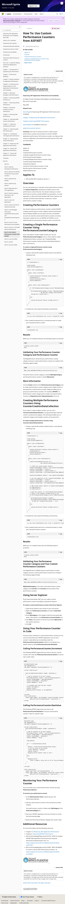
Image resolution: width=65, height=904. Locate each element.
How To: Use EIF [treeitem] (8, 242)
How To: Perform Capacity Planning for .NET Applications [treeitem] (11, 195)
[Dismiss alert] (62, 3)
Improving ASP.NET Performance (43, 834)
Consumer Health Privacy (48, 900)
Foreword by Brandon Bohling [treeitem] (11, 46)
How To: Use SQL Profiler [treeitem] (10, 245)
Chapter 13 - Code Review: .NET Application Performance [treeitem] (11, 135)
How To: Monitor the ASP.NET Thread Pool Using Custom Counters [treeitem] (12, 173)
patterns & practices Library (31, 128)
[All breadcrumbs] (24, 28)
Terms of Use (4, 903)
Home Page (26, 112)
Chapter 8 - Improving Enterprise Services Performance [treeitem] (9, 109)
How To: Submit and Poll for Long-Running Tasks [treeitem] (11, 206)
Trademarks (13, 903)
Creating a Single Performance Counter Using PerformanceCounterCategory (36, 59)
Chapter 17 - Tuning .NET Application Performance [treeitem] (10, 154)
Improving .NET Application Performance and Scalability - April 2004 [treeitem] (11, 35)
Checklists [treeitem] (5, 158)
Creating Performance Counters (32, 56)
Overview (26, 54)
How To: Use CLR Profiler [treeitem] (10, 239)
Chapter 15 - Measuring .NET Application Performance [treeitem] (11, 144)
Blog (22, 900)
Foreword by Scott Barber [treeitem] (10, 52)
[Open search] (57, 14)
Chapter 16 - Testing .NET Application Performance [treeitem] (10, 149)
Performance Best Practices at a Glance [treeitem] (11, 59)
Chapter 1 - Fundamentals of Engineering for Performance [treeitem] (11, 70)
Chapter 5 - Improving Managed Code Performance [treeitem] (10, 94)
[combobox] (11, 30)
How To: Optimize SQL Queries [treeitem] (10, 184)
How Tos (29, 28)
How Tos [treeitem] (6, 164)
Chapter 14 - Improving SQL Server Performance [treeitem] (10, 139)
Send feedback (27, 125)
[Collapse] (19, 27)
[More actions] (62, 28)
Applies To (27, 52)
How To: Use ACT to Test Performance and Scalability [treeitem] (11, 223)
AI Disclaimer (4, 900)
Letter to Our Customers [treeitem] (9, 40)
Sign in (61, 14)
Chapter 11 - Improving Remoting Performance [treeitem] (9, 125)
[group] (45, 284)
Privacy (36, 900)
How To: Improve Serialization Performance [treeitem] (11, 168)
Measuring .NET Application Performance (46, 832)
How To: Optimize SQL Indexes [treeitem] (10, 179)
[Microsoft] (3, 14)
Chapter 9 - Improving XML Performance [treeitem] (10, 115)
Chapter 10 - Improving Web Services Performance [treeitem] (10, 120)
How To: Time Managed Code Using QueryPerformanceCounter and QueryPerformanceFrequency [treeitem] (12, 214)
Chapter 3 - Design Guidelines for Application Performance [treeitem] (11, 80)
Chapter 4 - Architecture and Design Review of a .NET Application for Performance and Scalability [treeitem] (10, 87)
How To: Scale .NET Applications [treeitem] (9, 201)
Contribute (30, 900)
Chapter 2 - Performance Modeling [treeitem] (9, 75)
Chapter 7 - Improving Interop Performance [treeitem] (11, 103)
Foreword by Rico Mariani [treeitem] (10, 43)
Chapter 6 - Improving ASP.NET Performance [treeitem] (11, 99)
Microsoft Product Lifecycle (11, 20)
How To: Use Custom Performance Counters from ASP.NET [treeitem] (12, 234)
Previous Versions (15, 900)
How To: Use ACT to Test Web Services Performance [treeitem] (12, 228)
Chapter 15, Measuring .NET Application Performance (39, 117)
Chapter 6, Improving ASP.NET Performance (36, 121)
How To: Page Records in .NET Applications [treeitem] (10, 189)
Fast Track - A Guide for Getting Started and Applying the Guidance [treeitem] (11, 64)
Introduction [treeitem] (6, 55)
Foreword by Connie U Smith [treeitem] (10, 49)
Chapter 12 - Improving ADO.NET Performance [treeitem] (11, 130)
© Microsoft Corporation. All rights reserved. (36, 883)
